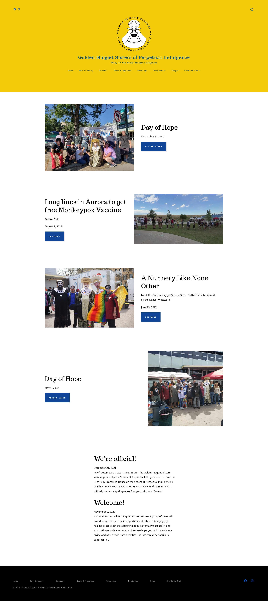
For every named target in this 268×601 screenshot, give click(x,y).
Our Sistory (86, 70)
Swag (174, 70)
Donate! (103, 70)
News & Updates (122, 70)
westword (150, 317)
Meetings (142, 70)
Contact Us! (191, 70)
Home (70, 70)
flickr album (153, 146)
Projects (159, 70)
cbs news (54, 236)
